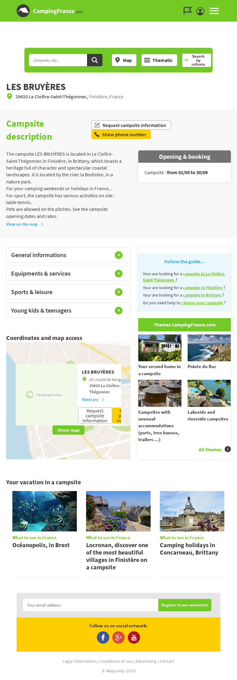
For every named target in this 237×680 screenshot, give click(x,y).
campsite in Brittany (202, 295)
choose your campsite (202, 302)
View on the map (22, 224)
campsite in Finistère (203, 287)
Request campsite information (134, 125)
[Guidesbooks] (189, 11)
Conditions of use (116, 661)
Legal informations (80, 661)
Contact (167, 661)
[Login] (202, 11)
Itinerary (90, 399)
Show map (68, 430)
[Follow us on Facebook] (103, 637)
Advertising (145, 661)
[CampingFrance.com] (118, 10)
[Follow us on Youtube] (134, 637)
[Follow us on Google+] (118, 637)
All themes (210, 449)
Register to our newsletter (184, 605)
